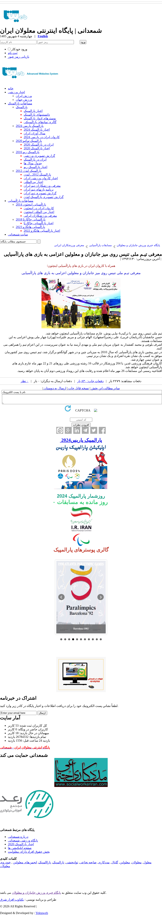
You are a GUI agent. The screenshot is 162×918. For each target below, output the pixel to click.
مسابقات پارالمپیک (20, 103)
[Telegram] (85, 430)
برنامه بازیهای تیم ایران (39, 189)
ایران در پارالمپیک (35, 159)
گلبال (114, 862)
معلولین (125, 862)
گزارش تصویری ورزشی (39, 155)
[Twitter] (93, 430)
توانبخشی (72, 862)
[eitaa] (59, 430)
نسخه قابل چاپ (78, 388)
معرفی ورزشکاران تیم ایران (42, 185)
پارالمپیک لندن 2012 (28, 170)
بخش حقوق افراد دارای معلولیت (29, 851)
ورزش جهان (24, 99)
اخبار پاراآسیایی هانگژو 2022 (42, 230)
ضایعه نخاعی (88, 862)
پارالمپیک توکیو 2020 (29, 140)
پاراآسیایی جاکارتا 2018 (30, 219)
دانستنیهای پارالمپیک (37, 114)
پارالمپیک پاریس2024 (81, 440)
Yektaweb (42, 913)
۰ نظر (24, 381)
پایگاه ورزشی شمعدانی (23, 840)
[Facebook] (102, 430)
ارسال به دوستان (54, 388)
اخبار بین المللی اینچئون (39, 212)
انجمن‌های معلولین (25, 862)
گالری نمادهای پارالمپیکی (40, 122)
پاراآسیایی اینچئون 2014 (31, 204)
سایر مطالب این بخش (105, 388)
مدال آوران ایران (34, 133)
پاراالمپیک (45, 862)
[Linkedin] (76, 430)
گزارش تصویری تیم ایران (40, 193)
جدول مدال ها (33, 163)
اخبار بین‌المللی (33, 182)
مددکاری (104, 862)
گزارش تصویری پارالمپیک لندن (44, 197)
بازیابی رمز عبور (18, 56)
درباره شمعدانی (18, 836)
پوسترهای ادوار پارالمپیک (40, 118)
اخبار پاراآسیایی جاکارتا (38, 223)
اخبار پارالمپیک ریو (35, 167)
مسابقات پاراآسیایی (20, 200)
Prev (61, 597)
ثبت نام (12, 53)
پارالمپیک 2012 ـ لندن (37, 174)
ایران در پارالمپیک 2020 (39, 144)
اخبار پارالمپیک (33, 111)
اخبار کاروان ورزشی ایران (41, 178)
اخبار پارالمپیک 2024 (37, 129)
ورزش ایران (24, 96)
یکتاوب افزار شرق (12, 899)
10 (97, 639)
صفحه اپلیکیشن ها (20, 848)
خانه (10, 88)
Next (100, 597)
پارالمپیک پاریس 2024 (29, 126)
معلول (147, 862)
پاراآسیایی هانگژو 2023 (30, 227)
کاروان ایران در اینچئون (39, 208)
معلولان (137, 862)
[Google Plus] (68, 430)
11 (101, 639)
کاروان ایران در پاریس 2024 (42, 137)
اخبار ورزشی (16, 92)
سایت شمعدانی (18, 234)
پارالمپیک (21, 107)
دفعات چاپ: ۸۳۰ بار (90, 381)
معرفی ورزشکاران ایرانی (40, 215)
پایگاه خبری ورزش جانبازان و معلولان (36, 892)
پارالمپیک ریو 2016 (27, 152)
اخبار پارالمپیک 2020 (37, 148)
